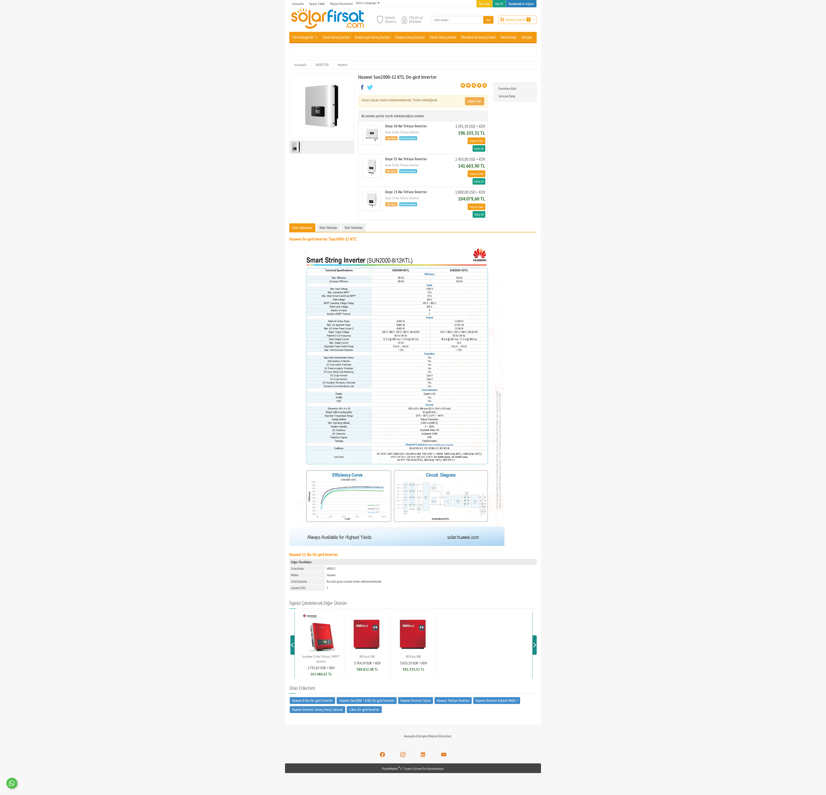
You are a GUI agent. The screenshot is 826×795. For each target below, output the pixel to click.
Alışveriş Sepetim (517, 19)
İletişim (422, 736)
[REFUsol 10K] (367, 651)
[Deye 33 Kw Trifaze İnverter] (372, 168)
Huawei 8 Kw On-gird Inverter (312, 700)
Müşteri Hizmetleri (440, 736)
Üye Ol (499, 4)
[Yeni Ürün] (392, 138)
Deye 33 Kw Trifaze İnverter (406, 158)
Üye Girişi (484, 4)
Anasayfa (410, 736)
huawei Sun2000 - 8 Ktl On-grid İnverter (366, 700)
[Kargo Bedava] (408, 138)
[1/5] (463, 85)
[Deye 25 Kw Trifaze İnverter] (372, 201)
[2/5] (465, 85)
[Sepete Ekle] (476, 140)
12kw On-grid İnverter (364, 709)
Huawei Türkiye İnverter (453, 700)
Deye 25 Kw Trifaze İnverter (406, 191)
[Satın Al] (478, 148)
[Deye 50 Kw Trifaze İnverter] (372, 135)
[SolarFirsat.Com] (328, 29)
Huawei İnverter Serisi (416, 700)
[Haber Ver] (474, 101)
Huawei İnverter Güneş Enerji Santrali (317, 709)
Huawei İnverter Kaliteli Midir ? (497, 700)
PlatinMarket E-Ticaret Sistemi (402, 768)
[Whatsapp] (11, 783)
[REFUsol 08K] (413, 651)
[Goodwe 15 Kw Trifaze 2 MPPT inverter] (321, 651)
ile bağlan (521, 4)
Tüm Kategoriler (303, 37)
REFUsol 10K (367, 656)
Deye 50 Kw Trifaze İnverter (406, 125)
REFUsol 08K (413, 656)
